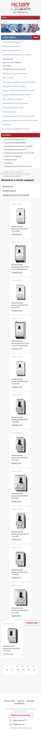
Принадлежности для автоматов (13, 69)
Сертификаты (19, 703)
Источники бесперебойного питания (15, 129)
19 (23, 670)
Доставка (30, 701)
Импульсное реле (10, 160)
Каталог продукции (16, 172)
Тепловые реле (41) (9, 191)
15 (33, 666)
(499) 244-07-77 (20, 720)
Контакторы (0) (7, 186)
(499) (22, 9)
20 (28, 670)
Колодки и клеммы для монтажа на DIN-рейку (18, 91)
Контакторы (6, 66)
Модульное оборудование (11, 42)
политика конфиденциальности (20, 728)
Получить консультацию (20, 715)
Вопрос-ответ (9, 701)
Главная (5, 172)
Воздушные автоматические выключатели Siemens (20, 120)
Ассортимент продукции (12, 156)
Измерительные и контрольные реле (15, 103)
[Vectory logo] (20, 5)
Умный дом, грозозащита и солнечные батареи (18, 82)
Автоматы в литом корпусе (11, 62)
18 (18, 670)
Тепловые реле (7, 59)
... (12, 666)
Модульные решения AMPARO (14, 143)
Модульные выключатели (11, 50)
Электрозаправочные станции (13, 108)
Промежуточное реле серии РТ (15, 149)
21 (34, 670)
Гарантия (20, 701)
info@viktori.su (22, 12)
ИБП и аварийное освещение (12, 99)
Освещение (6, 125)
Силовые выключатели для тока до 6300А (19, 153)
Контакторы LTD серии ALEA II (14, 139)
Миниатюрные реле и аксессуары (14, 73)
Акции (36, 37)
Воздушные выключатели (11, 46)
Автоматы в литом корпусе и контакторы (16, 174)
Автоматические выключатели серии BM (18, 146)
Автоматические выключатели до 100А (18, 166)
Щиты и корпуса (8, 78)
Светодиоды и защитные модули (13, 86)
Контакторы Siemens (9, 112)
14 (28, 666)
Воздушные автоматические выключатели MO (18, 116)
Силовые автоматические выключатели (16, 95)
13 (22, 666)
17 (12, 670)
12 (17, 666)
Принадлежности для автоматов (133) (15, 195)
